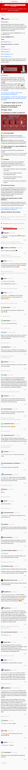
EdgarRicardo (6, 690)
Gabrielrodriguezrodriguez (9, 594)
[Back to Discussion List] (1, 1)
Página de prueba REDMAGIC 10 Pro (17, 137)
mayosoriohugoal (7, 611)
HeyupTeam (5, 235)
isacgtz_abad (6, 672)
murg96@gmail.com (8, 54)
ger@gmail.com (7, 49)
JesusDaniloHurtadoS (8, 454)
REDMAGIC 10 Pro (13, 85)
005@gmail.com (7, 41)
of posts (14, 1)
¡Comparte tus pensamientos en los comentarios (12, 153)
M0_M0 (4, 323)
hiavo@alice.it (7, 51)
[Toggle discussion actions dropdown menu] (26, 1)
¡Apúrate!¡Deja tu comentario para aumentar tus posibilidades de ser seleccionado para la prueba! (14, 98)
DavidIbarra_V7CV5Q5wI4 (9, 281)
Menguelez (5, 295)
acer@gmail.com (7, 56)
